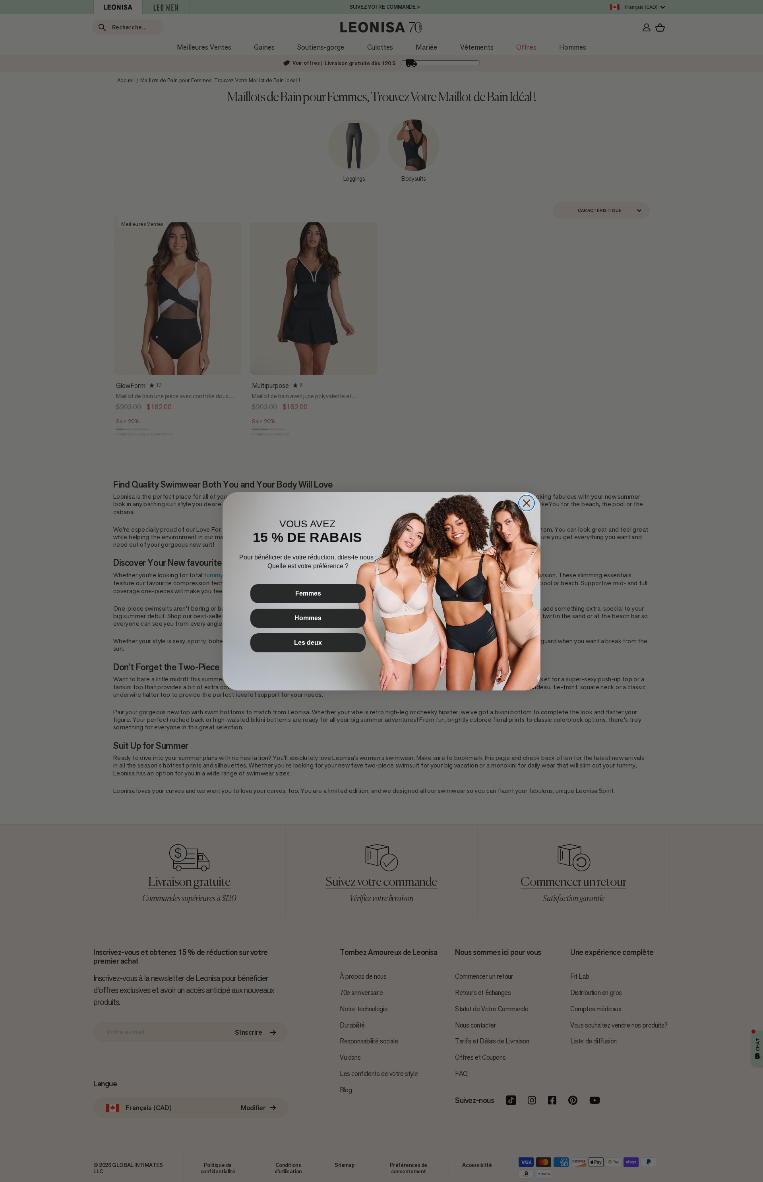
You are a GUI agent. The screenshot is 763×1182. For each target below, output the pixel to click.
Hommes (307, 618)
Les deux (308, 642)
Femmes (308, 593)
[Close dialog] (526, 503)
